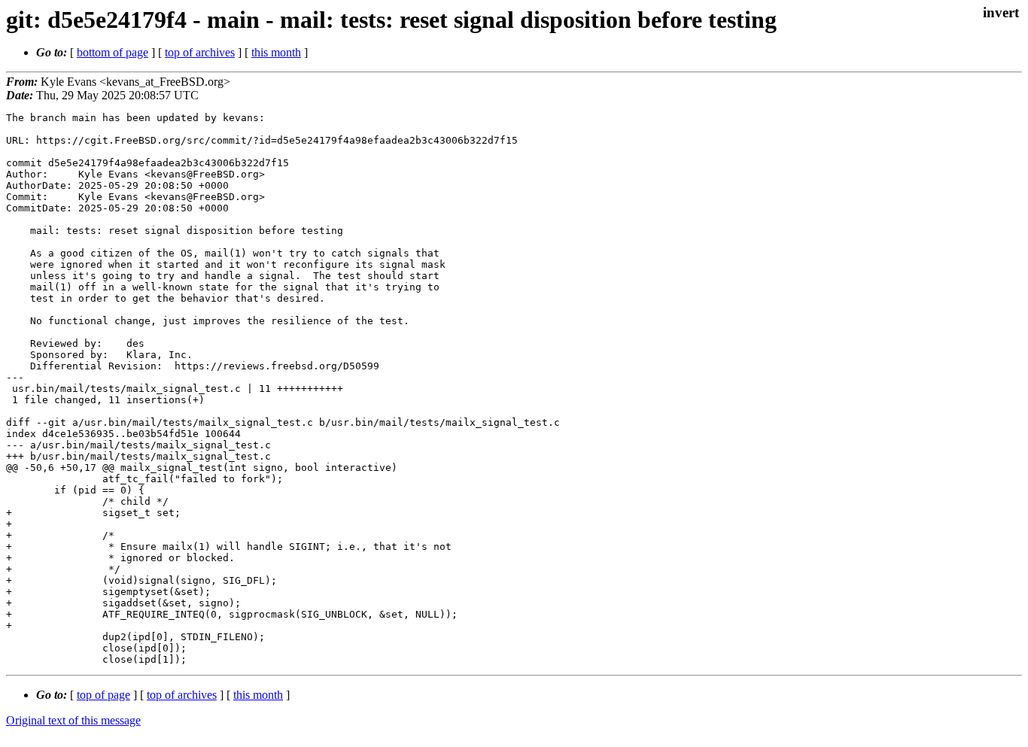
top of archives (200, 52)
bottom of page (112, 52)
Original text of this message (73, 720)
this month (276, 52)
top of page (103, 694)
